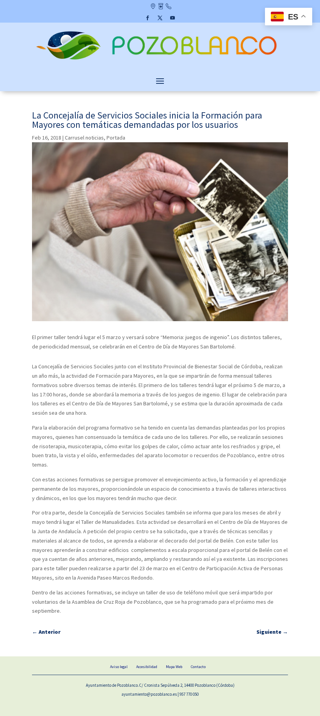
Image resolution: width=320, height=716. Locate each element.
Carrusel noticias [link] (84, 137)
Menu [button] (160, 80)
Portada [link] (116, 137)
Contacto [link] (168, 7)
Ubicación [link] (153, 7)
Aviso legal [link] (119, 666)
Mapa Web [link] (174, 666)
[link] (160, 60)
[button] (147, 18)
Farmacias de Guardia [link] (161, 7)
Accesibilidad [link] (146, 666)
